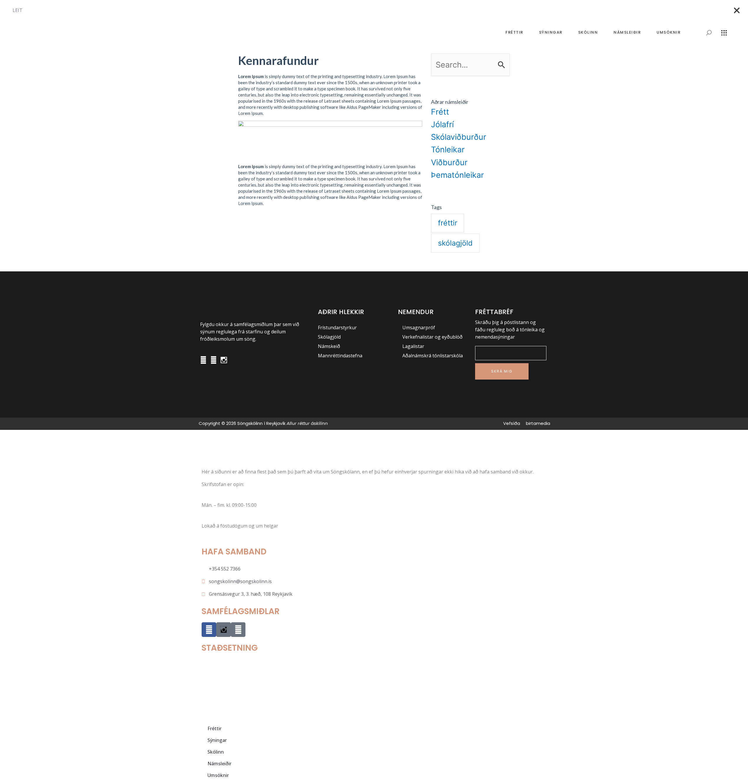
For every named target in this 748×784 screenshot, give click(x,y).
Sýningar (550, 32)
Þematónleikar (457, 175)
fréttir (447, 222)
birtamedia (538, 423)
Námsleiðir (627, 32)
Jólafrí (442, 124)
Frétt (440, 112)
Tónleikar (448, 149)
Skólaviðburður (458, 137)
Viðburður (449, 162)
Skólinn (588, 32)
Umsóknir (669, 32)
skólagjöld (455, 243)
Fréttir (514, 32)
